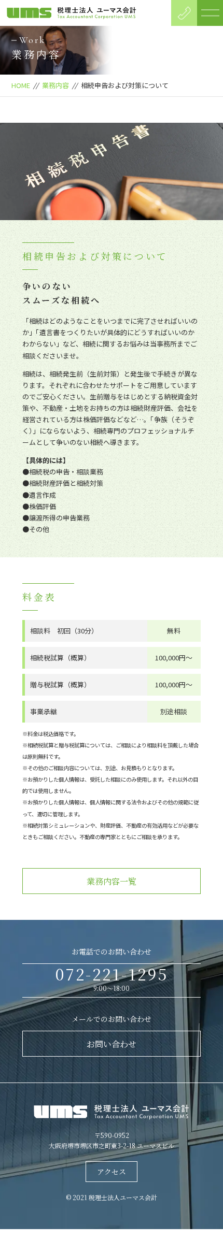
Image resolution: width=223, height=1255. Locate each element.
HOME (20, 85)
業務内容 (55, 85)
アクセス (111, 1171)
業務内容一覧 (111, 881)
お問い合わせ (111, 1044)
